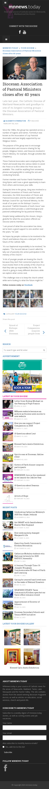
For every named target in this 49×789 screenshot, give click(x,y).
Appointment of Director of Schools (27, 603)
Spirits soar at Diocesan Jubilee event (29, 455)
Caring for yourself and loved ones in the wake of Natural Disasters (30, 580)
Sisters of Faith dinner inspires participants (29, 465)
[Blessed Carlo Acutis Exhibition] (12, 637)
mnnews (24, 6)
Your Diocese (21, 314)
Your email (7, 733)
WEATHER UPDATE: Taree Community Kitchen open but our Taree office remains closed (29, 592)
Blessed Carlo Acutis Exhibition (29, 444)
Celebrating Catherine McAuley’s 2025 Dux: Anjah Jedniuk (29, 513)
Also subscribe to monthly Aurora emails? (20, 743)
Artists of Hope (21, 496)
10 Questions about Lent (25, 433)
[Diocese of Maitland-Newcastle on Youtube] (24, 31)
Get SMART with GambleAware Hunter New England (28, 523)
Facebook (28, 285)
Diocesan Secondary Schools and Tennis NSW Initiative (29, 613)
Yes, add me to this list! (15, 747)
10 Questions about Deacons (26, 485)
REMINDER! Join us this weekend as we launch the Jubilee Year (29, 476)
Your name (7, 723)
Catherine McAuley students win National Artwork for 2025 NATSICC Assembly (29, 556)
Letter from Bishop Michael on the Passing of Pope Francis (28, 402)
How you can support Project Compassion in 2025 (27, 424)
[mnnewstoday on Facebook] (20, 31)
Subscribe (8, 752)
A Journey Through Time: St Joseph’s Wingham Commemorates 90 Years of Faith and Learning (29, 569)
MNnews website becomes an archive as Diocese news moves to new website (29, 413)
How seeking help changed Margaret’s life (26, 534)
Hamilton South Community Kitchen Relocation (27, 544)
